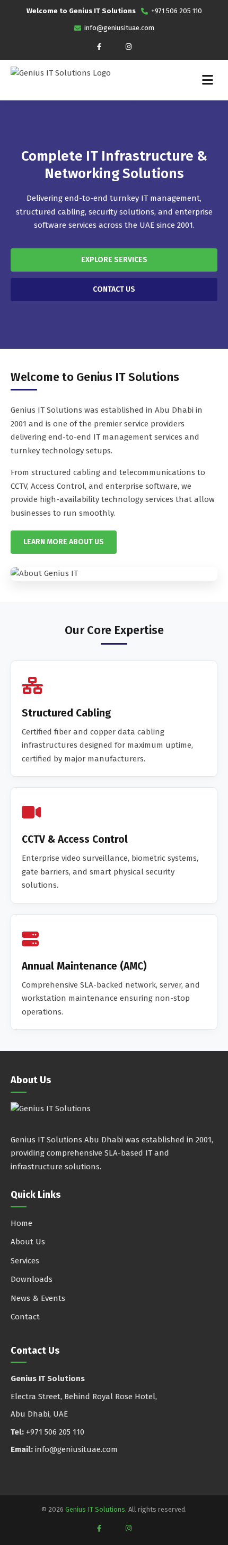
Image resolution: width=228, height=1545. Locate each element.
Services (25, 1260)
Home (21, 1223)
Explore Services (114, 259)
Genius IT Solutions (95, 1509)
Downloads (31, 1279)
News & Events (38, 1298)
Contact (25, 1316)
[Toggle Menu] (207, 80)
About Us (28, 1241)
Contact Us (114, 289)
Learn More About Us (63, 541)
